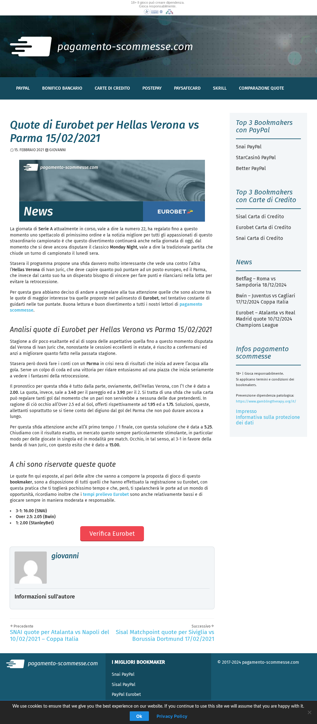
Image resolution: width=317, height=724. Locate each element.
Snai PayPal (249, 147)
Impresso (246, 411)
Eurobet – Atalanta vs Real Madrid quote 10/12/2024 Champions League (265, 319)
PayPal (23, 88)
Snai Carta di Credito (259, 238)
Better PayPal (251, 168)
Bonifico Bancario (62, 88)
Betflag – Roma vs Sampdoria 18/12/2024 (261, 282)
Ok (139, 716)
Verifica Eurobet (112, 533)
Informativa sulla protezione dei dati (268, 420)
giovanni (65, 556)
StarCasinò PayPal (256, 157)
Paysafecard (187, 88)
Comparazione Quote (261, 88)
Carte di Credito (112, 88)
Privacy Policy (172, 716)
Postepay (152, 88)
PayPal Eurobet (126, 694)
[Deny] (309, 712)
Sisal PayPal (123, 684)
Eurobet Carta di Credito (263, 227)
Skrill (220, 88)
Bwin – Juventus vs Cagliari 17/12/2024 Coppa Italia (265, 299)
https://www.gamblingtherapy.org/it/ (266, 401)
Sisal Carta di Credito (260, 216)
